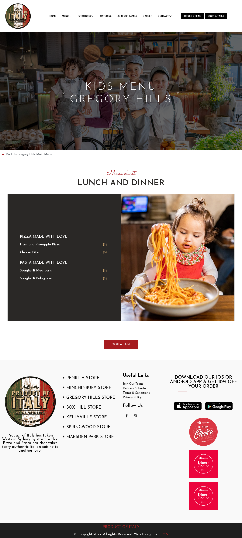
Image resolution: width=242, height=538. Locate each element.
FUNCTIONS (84, 16)
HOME (53, 16)
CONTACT (163, 16)
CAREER (147, 16)
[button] (90, 378)
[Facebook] (127, 415)
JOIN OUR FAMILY (127, 16)
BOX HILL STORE (83, 407)
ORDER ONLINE (192, 16)
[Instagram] (135, 415)
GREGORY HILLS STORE (90, 398)
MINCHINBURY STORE (88, 388)
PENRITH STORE (82, 378)
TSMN (163, 534)
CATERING (106, 16)
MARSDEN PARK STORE (90, 437)
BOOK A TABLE (216, 16)
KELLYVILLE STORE (86, 417)
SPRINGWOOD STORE (88, 427)
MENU (65, 16)
